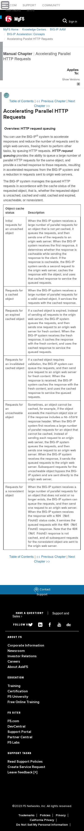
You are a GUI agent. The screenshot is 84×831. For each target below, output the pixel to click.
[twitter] (29, 624)
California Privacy (42, 820)
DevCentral (16, 726)
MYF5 (30, 10)
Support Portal (19, 732)
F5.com (11, 5)
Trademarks (26, 815)
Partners (14, 10)
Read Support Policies (25, 761)
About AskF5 (18, 667)
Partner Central (20, 737)
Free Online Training (23, 702)
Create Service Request (26, 767)
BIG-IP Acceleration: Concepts (26, 34)
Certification (18, 691)
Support (30, 5)
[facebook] (48, 624)
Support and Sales (40, 615)
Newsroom (16, 651)
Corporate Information (26, 645)
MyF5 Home (10, 29)
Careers (14, 661)
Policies (45, 815)
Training (14, 686)
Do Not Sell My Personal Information (42, 824)
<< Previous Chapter (51, 101)
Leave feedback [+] (22, 772)
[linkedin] (38, 624)
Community (51, 5)
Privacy (61, 815)
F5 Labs (14, 742)
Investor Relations (22, 656)
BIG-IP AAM (58, 29)
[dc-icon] (66, 624)
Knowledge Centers (34, 29)
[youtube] (57, 624)
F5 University (18, 696)
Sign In (73, 21)
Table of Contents (22, 101)
